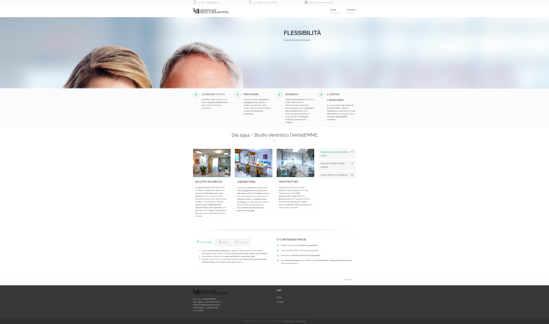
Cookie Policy (301, 321)
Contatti (243, 243)
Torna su (348, 279)
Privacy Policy (289, 321)
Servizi (225, 243)
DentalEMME (206, 242)
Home (279, 297)
